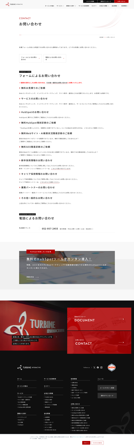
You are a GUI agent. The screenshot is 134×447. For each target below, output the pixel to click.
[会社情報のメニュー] (118, 6)
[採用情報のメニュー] (128, 6)
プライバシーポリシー (79, 437)
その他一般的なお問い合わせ (56, 83)
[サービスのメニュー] (63, 6)
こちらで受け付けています (60, 168)
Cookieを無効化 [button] (97, 443)
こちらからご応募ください (49, 182)
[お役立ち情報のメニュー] (108, 6)
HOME (102, 37)
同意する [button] (86, 443)
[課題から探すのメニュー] (75, 6)
